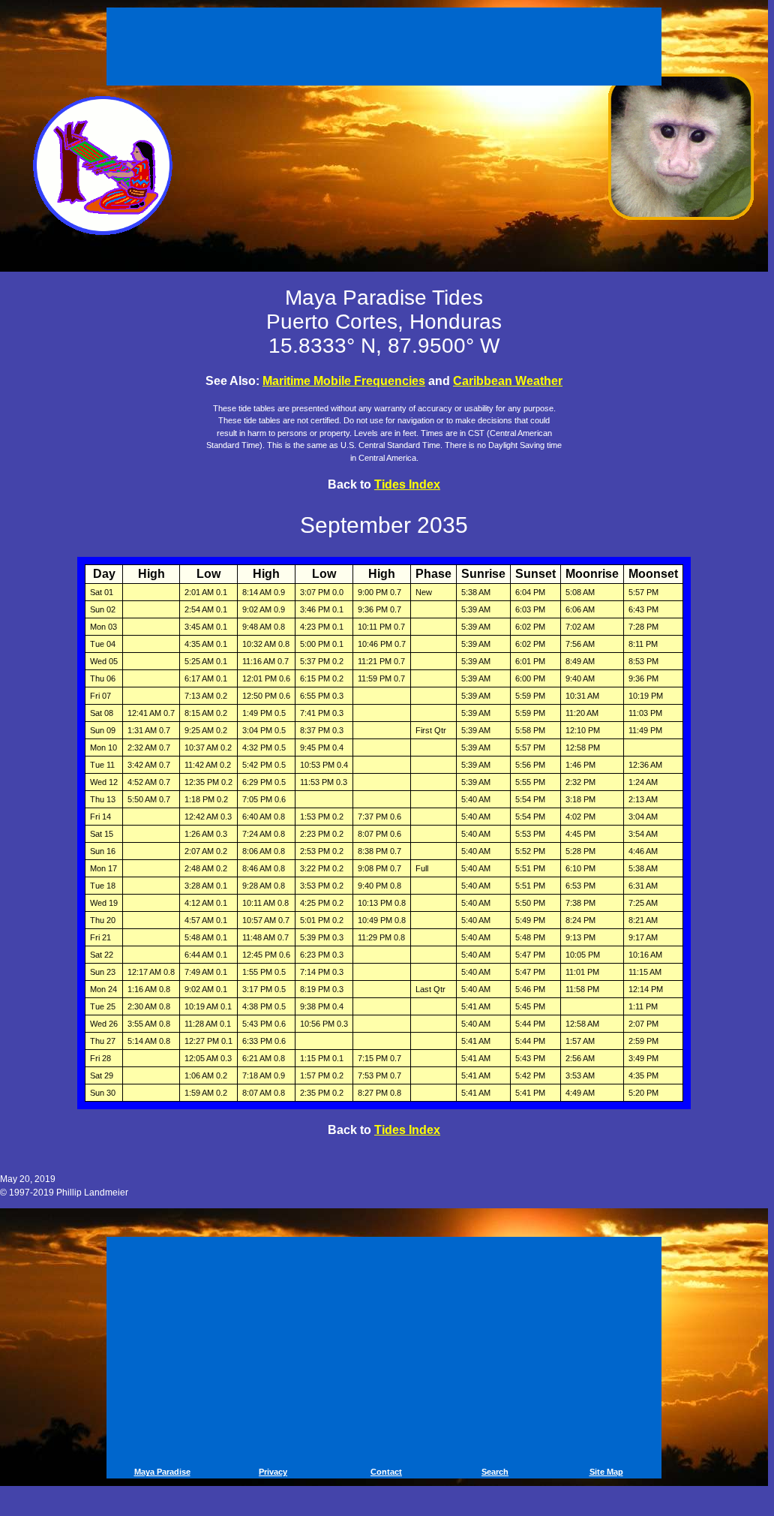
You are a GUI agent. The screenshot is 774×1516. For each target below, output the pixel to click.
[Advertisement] (386, 43)
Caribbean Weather (507, 380)
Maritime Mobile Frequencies (343, 380)
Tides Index (407, 484)
